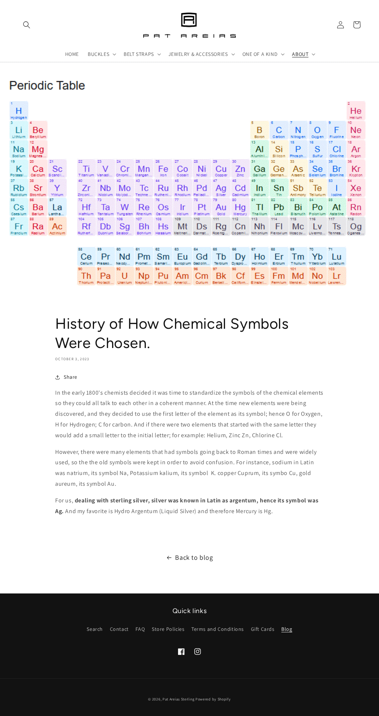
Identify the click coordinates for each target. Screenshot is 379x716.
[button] (27, 25)
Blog (286, 629)
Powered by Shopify (213, 699)
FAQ (140, 629)
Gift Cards (263, 629)
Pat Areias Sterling (178, 699)
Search (95, 629)
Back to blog (194, 557)
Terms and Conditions (217, 629)
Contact (119, 629)
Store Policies (168, 629)
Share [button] (70, 377)
